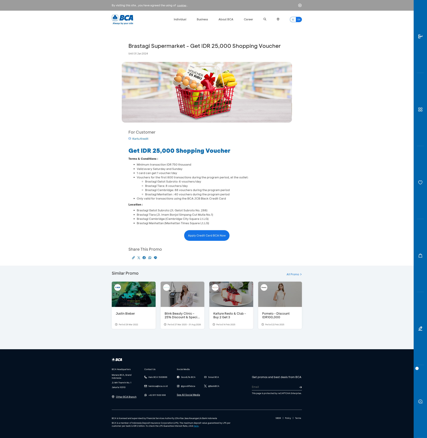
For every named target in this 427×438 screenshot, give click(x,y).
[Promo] (420, 255)
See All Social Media (188, 394)
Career (248, 19)
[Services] (420, 182)
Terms (298, 418)
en (299, 19)
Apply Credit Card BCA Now (207, 235)
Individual (180, 19)
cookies (181, 5)
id (293, 19)
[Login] (420, 36)
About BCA (226, 19)
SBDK (278, 418)
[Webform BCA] (420, 328)
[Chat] (420, 401)
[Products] (420, 109)
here (196, 426)
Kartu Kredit (140, 138)
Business (202, 19)
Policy (288, 418)
